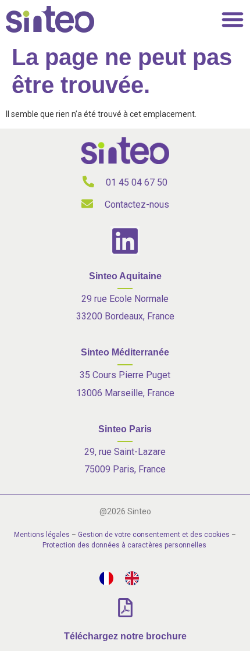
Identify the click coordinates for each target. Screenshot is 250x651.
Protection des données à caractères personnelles (124, 545)
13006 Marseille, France (125, 393)
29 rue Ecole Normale (125, 298)
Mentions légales (42, 535)
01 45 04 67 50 (136, 182)
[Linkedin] (125, 240)
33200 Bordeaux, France (125, 316)
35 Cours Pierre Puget (125, 374)
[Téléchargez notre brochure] (125, 607)
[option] (135, 578)
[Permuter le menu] (232, 19)
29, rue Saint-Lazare (125, 451)
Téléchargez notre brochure (125, 636)
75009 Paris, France (125, 469)
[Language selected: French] (125, 578)
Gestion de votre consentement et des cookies (154, 535)
